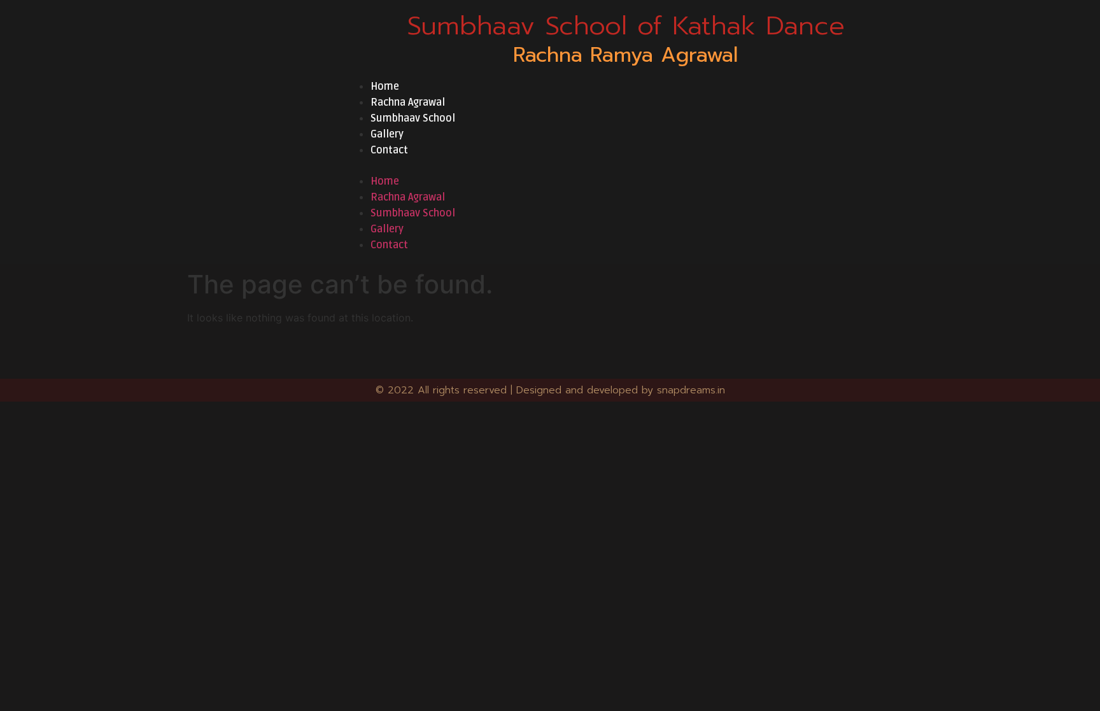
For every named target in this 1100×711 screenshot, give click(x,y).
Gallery (387, 134)
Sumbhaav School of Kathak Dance (626, 25)
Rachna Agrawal (407, 102)
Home (384, 86)
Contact (389, 150)
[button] (625, 165)
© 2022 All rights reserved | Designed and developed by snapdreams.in (550, 390)
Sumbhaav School (412, 118)
